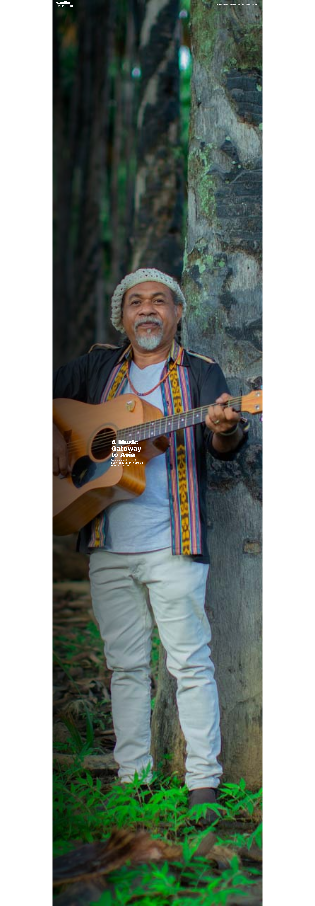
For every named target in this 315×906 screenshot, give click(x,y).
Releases (233, 4)
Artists (225, 4)
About (248, 4)
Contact (255, 4)
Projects (219, 4)
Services (241, 4)
